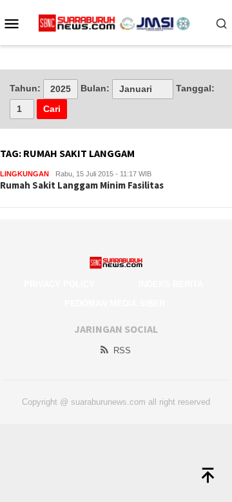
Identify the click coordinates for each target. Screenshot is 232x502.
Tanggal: (195, 88)
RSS (122, 350)
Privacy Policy (59, 284)
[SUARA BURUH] (116, 22)
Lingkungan (24, 174)
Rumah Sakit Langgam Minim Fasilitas (82, 185)
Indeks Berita (171, 284)
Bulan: (95, 88)
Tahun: (25, 88)
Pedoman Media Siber (114, 303)
